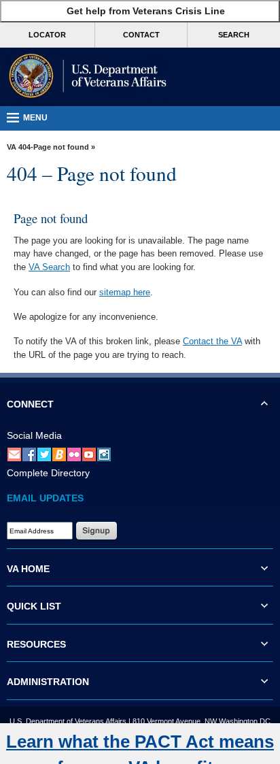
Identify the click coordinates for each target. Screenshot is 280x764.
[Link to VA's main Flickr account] (74, 454)
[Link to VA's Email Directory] (14, 454)
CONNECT (30, 404)
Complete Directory (48, 472)
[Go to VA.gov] (85, 77)
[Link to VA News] (59, 454)
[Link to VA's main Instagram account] (104, 454)
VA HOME (28, 568)
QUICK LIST (34, 606)
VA (11, 147)
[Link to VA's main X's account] (44, 454)
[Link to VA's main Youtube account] (89, 454)
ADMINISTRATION (48, 681)
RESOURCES (36, 644)
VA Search (49, 267)
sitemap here (124, 292)
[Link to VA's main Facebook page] (29, 454)
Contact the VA (212, 341)
